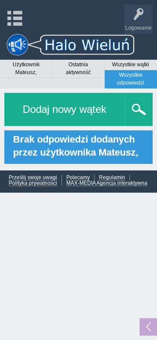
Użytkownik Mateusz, (26, 68)
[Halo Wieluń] (70, 44)
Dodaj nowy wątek (64, 109)
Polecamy (78, 177)
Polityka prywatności (33, 183)
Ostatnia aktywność (78, 68)
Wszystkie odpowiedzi (130, 79)
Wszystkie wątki (130, 64)
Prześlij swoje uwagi (33, 177)
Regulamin (112, 177)
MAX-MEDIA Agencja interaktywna (106, 183)
